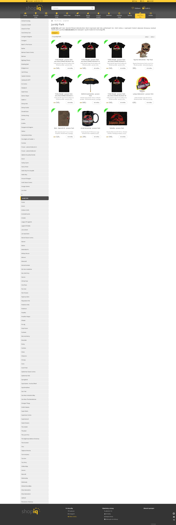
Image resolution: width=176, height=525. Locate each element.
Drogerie (77, 15)
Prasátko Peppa (25, 316)
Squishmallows (25, 387)
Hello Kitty (24, 174)
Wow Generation (26, 494)
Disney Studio (25, 107)
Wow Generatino (26, 490)
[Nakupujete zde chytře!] (52, 21)
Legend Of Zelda (25, 226)
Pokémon (24, 308)
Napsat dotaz (109, 516)
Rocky (23, 344)
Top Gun (23, 458)
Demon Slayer (25, 96)
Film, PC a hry (58, 21)
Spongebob (24, 379)
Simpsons (24, 356)
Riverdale (23, 340)
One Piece (24, 285)
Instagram (72, 514)
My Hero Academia (26, 269)
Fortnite (23, 143)
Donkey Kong (25, 115)
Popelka (23, 312)
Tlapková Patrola (26, 450)
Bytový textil (88, 16)
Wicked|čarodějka (26, 486)
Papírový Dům (25, 297)
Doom (23, 119)
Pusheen (23, 332)
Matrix (23, 245)
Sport (46, 15)
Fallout (23, 131)
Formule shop (35, 16)
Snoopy (23, 360)
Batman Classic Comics (27, 52)
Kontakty (108, 514)
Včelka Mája (24, 466)
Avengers (23, 40)
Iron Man (23, 190)
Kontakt (30, 1)
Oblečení (109, 15)
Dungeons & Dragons (27, 127)
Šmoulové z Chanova (27, 502)
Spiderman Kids (25, 375)
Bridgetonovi (25, 68)
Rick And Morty (25, 336)
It (21, 194)
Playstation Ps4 (25, 301)
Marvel (23, 241)
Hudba (151, 15)
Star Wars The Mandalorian (28, 399)
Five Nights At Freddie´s (28, 139)
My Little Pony (25, 273)
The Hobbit (24, 427)
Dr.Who (23, 123)
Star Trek (23, 391)
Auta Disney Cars (26, 32)
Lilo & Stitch (24, 230)
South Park (24, 368)
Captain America (25, 76)
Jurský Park (66, 21)
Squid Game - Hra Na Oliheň (29, 383)
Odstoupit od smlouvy (112, 519)
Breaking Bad (25, 64)
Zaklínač (23, 498)
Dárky (25, 15)
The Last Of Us (25, 435)
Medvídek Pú (25, 249)
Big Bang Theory (25, 60)
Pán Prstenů (24, 293)
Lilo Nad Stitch (25, 234)
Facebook (71, 511)
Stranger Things (25, 403)
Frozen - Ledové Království (28, 151)
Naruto (23, 277)
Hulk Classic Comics (26, 182)
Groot (23, 159)
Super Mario (24, 411)
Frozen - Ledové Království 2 (29, 147)
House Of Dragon (26, 178)
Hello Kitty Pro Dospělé (27, 170)
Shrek (23, 352)
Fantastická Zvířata (26, 135)
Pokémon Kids (25, 305)
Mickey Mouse (25, 253)
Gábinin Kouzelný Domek (28, 155)
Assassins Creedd (26, 25)
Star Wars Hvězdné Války (28, 395)
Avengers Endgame (26, 36)
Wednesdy (24, 482)
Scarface (23, 348)
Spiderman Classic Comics (28, 372)
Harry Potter (24, 167)
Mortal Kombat (25, 265)
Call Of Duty (24, 72)
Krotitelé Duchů (25, 214)
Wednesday (24, 478)
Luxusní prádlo (98, 16)
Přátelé (23, 320)
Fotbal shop (57, 16)
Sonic (22, 364)
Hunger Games (25, 186)
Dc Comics (24, 84)
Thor (22, 446)
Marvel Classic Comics (27, 237)
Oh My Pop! (24, 281)
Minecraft (24, 261)
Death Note (24, 92)
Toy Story (24, 462)
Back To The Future (26, 44)
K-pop (23, 202)
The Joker (23, 431)
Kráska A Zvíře (25, 210)
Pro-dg (23, 324)
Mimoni (23, 257)
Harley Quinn (25, 163)
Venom (23, 470)
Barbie (23, 48)
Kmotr (23, 206)
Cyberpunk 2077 (25, 80)
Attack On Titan (25, 29)
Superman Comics (26, 415)
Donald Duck (24, 111)
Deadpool (24, 88)
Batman (23, 56)
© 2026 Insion (153, 524)
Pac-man (23, 289)
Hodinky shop (119, 16)
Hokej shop (67, 15)
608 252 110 (109, 511)
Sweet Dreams (25, 423)
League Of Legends (26, 222)
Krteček (23, 218)
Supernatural (25, 419)
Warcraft (23, 474)
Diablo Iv (23, 99)
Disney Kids (24, 103)
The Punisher (25, 442)
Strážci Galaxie (25, 407)
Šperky (130, 15)
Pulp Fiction (24, 328)
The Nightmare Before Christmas (30, 439)
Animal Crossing (25, 21)
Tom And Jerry (25, 454)
